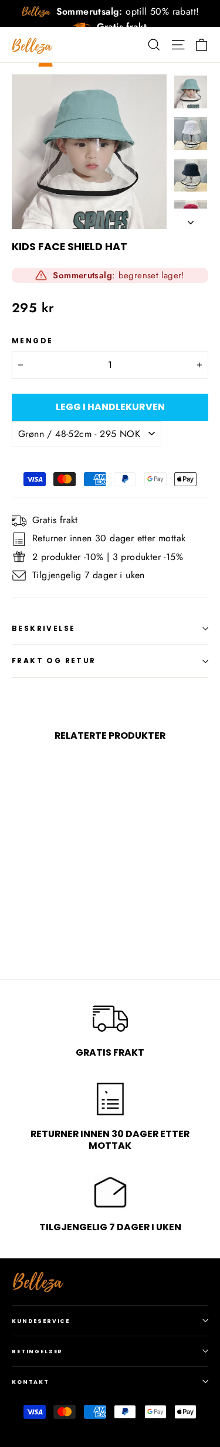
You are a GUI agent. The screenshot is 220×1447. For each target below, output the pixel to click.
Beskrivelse (43, 628)
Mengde (32, 341)
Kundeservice (41, 1321)
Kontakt (30, 1381)
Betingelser (37, 1351)
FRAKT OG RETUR (54, 661)
